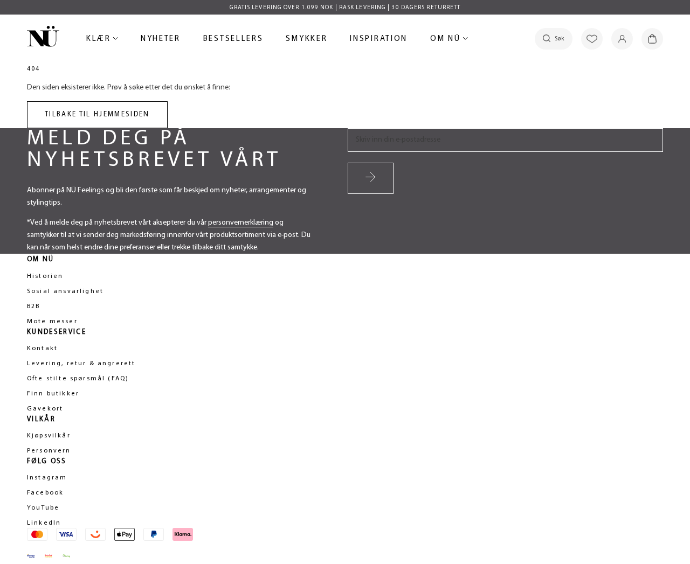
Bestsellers (233, 40)
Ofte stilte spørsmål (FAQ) (78, 378)
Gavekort (45, 409)
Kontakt (42, 348)
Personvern (49, 451)
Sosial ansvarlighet (65, 291)
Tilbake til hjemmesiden (97, 114)
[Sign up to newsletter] (371, 178)
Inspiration (379, 39)
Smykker (306, 40)
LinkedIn (44, 523)
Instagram (47, 478)
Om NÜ (447, 40)
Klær (100, 40)
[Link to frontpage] (43, 38)
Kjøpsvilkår (49, 436)
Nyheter (161, 40)
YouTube (43, 508)
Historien (45, 276)
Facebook (45, 493)
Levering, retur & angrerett (81, 363)
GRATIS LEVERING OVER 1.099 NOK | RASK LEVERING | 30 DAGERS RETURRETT (345, 8)
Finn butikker (53, 394)
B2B (33, 306)
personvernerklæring (240, 223)
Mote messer (52, 321)
